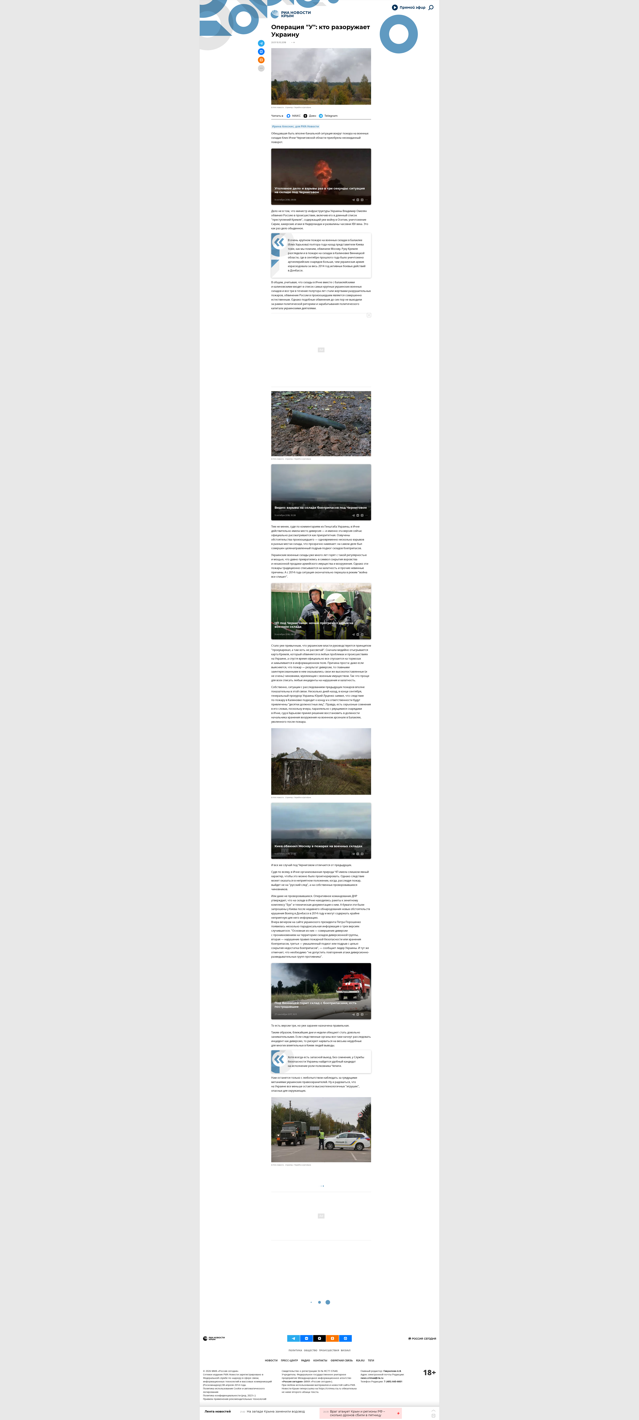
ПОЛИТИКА (295, 1351)
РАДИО (305, 1361)
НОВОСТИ (271, 1361)
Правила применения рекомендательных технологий (234, 1399)
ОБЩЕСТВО (310, 1351)
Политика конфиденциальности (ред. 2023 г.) (229, 1396)
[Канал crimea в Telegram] (293, 1338)
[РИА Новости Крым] (291, 14)
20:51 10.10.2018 (278, 42)
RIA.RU (360, 1361)
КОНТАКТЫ (320, 1361)
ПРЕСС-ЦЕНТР (289, 1361)
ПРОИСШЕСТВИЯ (329, 1351)
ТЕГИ (371, 1361)
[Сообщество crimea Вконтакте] (306, 1338)
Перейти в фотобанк (302, 107)
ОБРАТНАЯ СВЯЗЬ (342, 1361)
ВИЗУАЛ (345, 1351)
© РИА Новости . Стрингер (282, 107)
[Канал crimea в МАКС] (345, 1338)
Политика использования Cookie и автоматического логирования (234, 1390)
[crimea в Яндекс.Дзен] (319, 1338)
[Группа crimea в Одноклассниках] (332, 1338)
